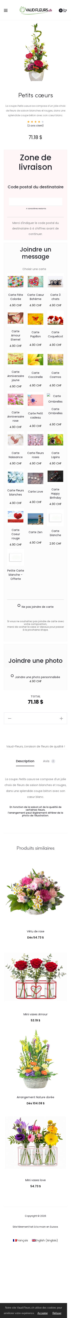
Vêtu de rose (35, 931)
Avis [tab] (48, 761)
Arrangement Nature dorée (35, 1097)
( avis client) (35, 125)
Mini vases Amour (35, 1014)
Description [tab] (25, 761)
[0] (65, 10)
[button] (9, 718)
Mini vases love (35, 1180)
